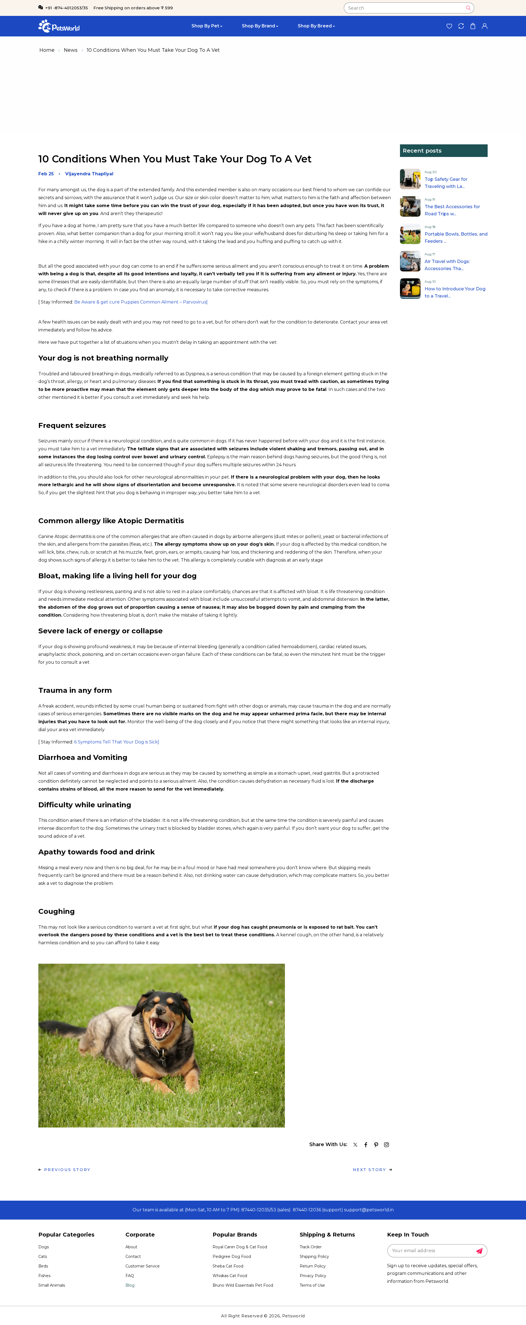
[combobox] (409, 7)
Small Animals (51, 1285)
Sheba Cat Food (228, 1266)
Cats (42, 1256)
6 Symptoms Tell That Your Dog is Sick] (116, 742)
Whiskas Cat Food (230, 1275)
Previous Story (67, 1169)
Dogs (43, 1246)
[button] (473, 26)
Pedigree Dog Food (232, 1256)
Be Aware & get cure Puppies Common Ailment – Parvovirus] (141, 302)
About (131, 1246)
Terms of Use (312, 1285)
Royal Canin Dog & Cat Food (240, 1246)
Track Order (311, 1246)
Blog (130, 1285)
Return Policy (313, 1266)
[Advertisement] (263, 95)
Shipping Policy (314, 1256)
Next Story (369, 1169)
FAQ (129, 1275)
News (71, 50)
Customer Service (142, 1266)
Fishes (44, 1275)
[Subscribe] (479, 1251)
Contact (133, 1256)
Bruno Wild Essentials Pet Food (243, 1285)
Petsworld (293, 1315)
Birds (43, 1266)
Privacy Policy (313, 1275)
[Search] (468, 7)
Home (47, 50)
